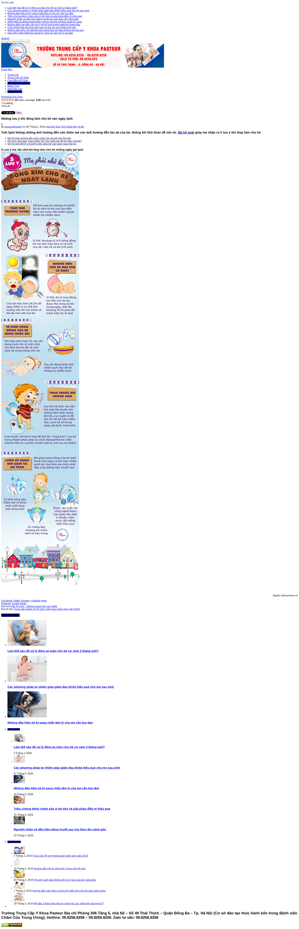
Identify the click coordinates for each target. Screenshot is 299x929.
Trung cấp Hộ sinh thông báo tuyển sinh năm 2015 (60, 856)
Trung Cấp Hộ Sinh (18, 77)
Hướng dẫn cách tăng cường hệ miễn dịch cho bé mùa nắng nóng (69, 891)
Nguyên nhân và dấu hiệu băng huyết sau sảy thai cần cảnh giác (43, 19)
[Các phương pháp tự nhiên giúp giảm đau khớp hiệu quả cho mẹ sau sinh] (27, 680)
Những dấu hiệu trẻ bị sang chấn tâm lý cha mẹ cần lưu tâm (40, 13)
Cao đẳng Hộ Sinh (17, 80)
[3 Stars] (7, 99)
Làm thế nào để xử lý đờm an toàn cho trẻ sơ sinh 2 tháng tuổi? (42, 8)
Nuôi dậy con (14, 89)
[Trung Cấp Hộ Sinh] (82, 66)
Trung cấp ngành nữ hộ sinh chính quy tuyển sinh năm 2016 (47, 609)
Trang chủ (13, 75)
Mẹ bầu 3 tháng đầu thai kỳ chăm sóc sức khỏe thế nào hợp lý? (69, 903)
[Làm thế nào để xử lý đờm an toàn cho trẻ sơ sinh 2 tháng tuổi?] (27, 645)
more (44, 600)
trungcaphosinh (13, 126)
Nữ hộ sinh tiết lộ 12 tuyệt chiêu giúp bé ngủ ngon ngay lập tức (42, 144)
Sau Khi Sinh (14, 91)
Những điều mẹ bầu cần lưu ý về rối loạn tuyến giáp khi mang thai (43, 24)
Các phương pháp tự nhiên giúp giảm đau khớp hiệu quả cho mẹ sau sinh (48, 10)
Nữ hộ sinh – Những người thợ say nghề (34, 606)
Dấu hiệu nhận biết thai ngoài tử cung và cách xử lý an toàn (40, 33)
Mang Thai (13, 86)
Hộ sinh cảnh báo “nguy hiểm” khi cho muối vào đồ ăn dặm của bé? (44, 141)
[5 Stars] (12, 99)
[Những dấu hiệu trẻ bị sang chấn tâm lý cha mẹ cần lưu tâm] (27, 716)
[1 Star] (2, 99)
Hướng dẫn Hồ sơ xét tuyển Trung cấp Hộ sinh (60, 868)
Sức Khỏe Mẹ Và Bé (18, 83)
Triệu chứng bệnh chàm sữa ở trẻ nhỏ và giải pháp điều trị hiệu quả (44, 16)
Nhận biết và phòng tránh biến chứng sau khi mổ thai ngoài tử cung (44, 22)
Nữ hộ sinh (186, 132)
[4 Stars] (10, 99)
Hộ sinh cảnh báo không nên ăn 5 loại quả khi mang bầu (65, 880)
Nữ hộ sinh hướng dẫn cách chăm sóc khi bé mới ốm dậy (39, 138)
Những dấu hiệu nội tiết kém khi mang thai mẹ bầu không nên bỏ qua (45, 30)
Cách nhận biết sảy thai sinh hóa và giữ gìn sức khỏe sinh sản (41, 27)
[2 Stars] (5, 99)
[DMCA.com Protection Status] (11, 926)
